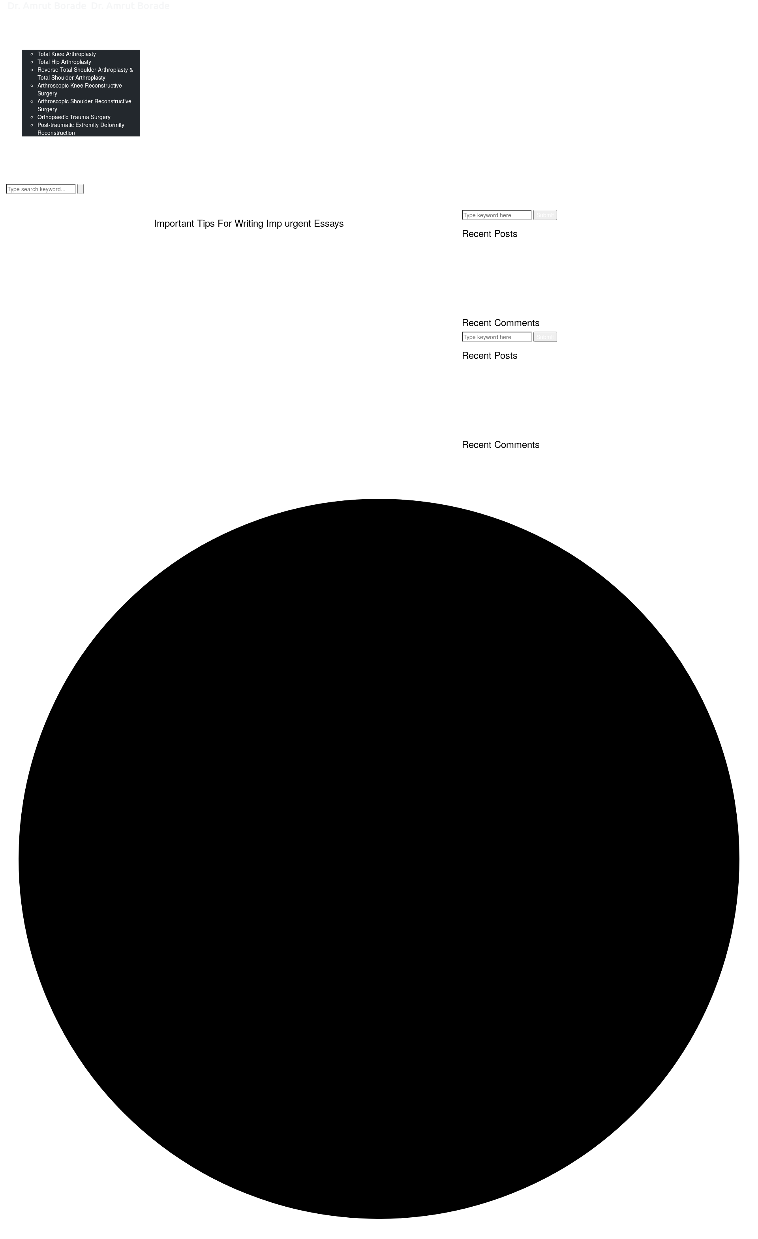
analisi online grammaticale (302, 291)
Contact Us (35, 140)
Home (29, 22)
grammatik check (279, 342)
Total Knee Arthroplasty (67, 54)
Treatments (36, 46)
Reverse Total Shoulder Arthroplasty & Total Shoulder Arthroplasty (85, 73)
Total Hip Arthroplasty (64, 61)
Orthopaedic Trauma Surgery (74, 117)
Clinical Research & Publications (62, 38)
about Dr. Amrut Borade (51, 30)
